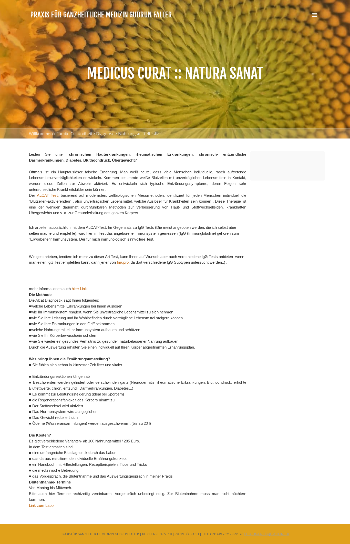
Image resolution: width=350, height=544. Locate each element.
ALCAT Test (47, 195)
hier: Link (79, 288)
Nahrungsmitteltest (137, 133)
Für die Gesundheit (74, 133)
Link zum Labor (42, 505)
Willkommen (41, 133)
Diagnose (105, 133)
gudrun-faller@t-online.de (267, 534)
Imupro (123, 262)
